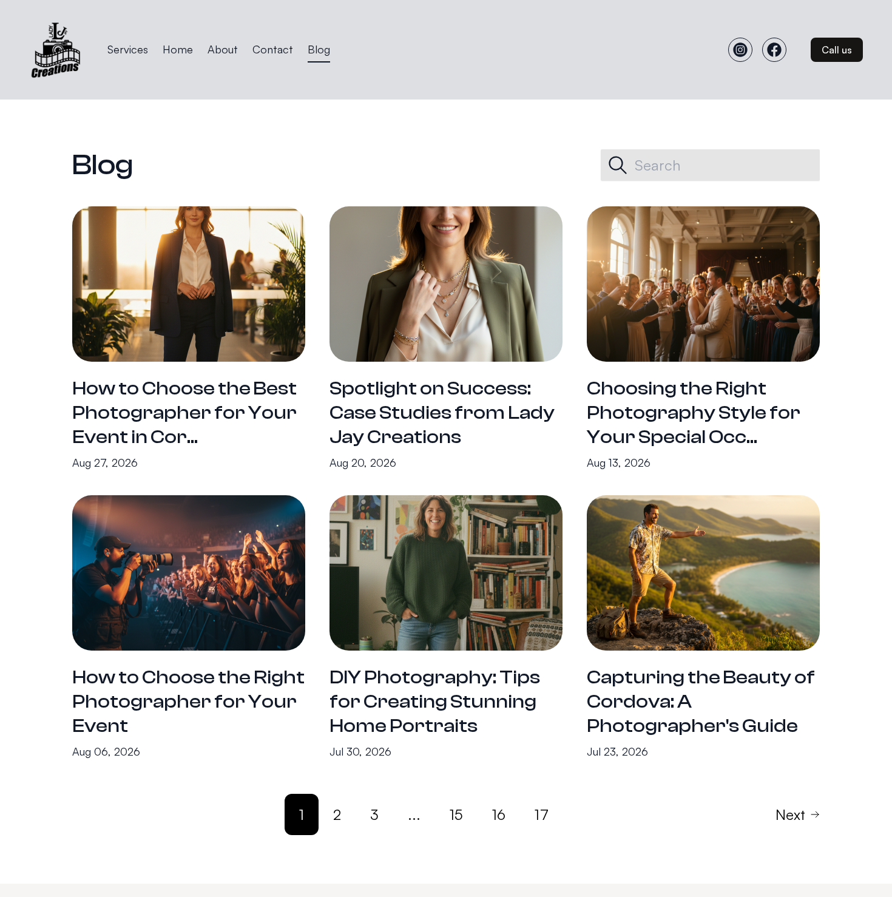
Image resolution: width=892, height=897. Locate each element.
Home (178, 49)
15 (456, 814)
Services (127, 49)
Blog (319, 49)
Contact (272, 49)
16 (498, 814)
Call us (837, 50)
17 (542, 814)
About (223, 49)
